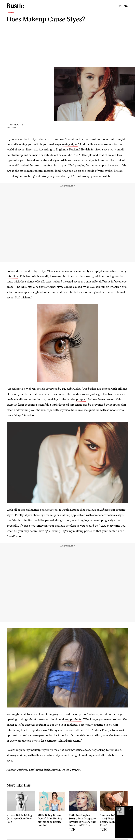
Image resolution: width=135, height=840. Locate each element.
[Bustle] (15, 6)
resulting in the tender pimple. (66, 399)
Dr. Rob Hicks (71, 388)
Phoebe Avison (16, 124)
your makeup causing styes (60, 144)
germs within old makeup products (59, 719)
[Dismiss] (129, 809)
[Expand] (119, 809)
